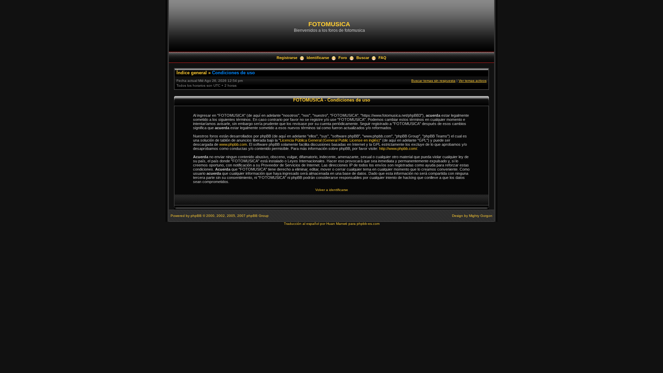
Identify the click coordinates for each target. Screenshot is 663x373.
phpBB (196, 216)
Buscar (362, 58)
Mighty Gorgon (480, 216)
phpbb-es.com (368, 224)
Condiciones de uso (233, 72)
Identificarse (318, 58)
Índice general (191, 72)
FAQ (382, 58)
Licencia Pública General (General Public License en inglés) (330, 140)
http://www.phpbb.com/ (398, 148)
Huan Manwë (336, 224)
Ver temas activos (473, 81)
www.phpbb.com (233, 144)
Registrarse (287, 58)
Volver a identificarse (331, 190)
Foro (342, 58)
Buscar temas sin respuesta (433, 81)
